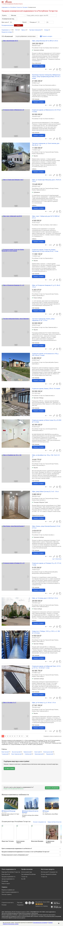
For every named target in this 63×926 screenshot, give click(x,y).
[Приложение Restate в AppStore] (56, 903)
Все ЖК (23, 879)
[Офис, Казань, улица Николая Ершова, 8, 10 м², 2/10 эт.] (16, 539)
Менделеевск (36, 573)
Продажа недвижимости (8, 876)
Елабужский (29, 754)
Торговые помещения (36, 30)
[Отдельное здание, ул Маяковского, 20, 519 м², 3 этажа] (16, 123)
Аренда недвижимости (8, 879)
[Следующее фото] (28, 54)
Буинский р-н (35, 363)
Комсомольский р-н (50, 85)
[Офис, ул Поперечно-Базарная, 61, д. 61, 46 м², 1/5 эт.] (16, 299)
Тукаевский (6, 754)
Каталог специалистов (39, 822)
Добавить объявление (52, 787)
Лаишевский (50, 754)
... (24, 736)
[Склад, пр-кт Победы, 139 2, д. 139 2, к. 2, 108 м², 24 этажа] (16, 644)
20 (27, 736)
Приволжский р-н (41, 190)
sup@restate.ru (52, 911)
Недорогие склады (7, 32)
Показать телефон (38, 66)
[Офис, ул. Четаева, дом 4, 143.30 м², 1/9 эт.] (16, 611)
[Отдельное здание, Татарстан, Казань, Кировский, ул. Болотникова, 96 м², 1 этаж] (16, 263)
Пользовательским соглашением (52, 916)
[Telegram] (26, 903)
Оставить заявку (9, 768)
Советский (38, 752)
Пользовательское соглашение (40, 922)
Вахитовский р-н (54, 47)
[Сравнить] (60, 69)
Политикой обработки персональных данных (13, 917)
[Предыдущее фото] (3, 54)
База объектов (6, 874)
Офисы (24, 30)
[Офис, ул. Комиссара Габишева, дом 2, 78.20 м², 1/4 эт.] (16, 193)
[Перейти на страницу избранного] (59, 2)
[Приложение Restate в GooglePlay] (56, 906)
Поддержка (20, 905)
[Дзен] (32, 903)
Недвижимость (8, 30)
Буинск (56, 362)
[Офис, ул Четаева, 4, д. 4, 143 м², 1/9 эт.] (16, 716)
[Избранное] (57, 69)
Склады (47, 30)
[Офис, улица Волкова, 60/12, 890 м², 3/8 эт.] (16, 54)
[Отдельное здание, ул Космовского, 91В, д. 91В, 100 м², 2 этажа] (16, 367)
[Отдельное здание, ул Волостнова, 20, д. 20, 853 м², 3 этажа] (16, 433)
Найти (18, 25)
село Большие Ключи (51, 429)
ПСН (17, 30)
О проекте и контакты (8, 902)
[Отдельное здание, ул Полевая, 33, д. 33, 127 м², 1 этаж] (16, 576)
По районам (5, 881)
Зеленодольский (48, 752)
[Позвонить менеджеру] (56, 2)
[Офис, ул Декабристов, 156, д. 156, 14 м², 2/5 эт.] (16, 468)
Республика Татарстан (38, 47)
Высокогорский (17, 752)
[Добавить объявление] (53, 2)
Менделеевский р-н (45, 573)
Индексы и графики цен (8, 889)
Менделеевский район (51, 572)
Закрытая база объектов (54, 822)
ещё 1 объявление (56, 559)
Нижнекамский (39, 754)
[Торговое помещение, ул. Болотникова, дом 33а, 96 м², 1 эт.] (16, 157)
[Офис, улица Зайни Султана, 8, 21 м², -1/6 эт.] (16, 505)
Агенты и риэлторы (26, 872)
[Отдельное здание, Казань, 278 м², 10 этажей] (16, 402)
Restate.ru (9, 911)
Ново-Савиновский (17, 754)
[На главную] (8, 2)
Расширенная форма (7, 25)
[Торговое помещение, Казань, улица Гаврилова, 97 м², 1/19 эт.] (16, 332)
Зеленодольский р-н (37, 430)
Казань (47, 47)
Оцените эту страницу (41, 906)
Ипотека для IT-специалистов (49, 872)
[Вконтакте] (29, 903)
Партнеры (19, 902)
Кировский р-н (40, 153)
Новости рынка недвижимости (10, 892)
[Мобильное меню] (3, 2)
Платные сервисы (6, 894)
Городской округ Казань (51, 152)
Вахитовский (6, 752)
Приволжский (28, 752)
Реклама (4, 905)
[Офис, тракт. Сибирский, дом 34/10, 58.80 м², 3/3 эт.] (16, 229)
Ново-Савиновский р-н (51, 327)
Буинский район (49, 362)
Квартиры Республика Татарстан (11, 872)
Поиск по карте (6, 883)
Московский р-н (40, 465)
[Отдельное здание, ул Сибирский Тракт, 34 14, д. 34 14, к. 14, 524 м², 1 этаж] (16, 679)
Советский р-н (53, 224)
